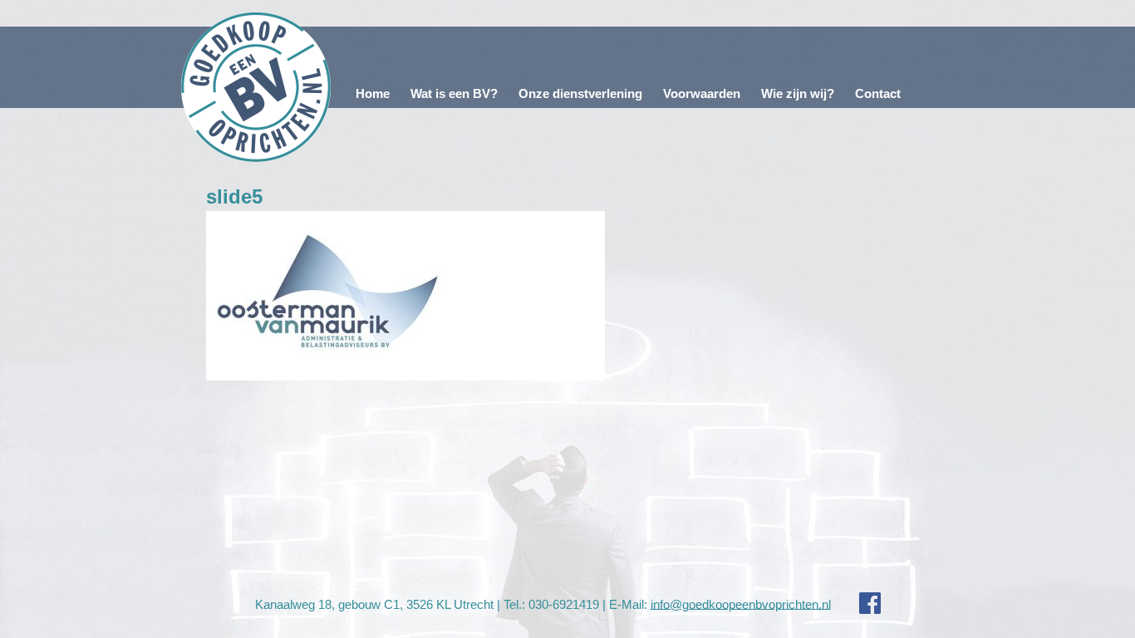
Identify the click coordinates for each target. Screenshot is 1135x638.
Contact (878, 93)
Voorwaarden (701, 93)
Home (373, 93)
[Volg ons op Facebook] (857, 603)
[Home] (256, 87)
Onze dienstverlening (580, 93)
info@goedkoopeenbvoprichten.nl (741, 603)
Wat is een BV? (454, 93)
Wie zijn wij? (797, 93)
